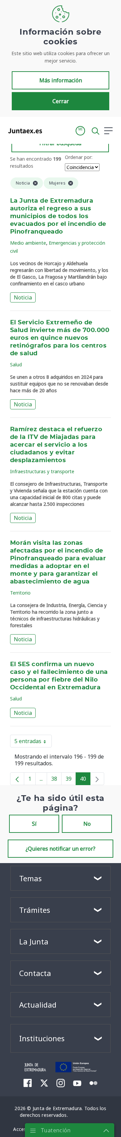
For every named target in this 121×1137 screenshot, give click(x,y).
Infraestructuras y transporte (42, 471)
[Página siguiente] (97, 778)
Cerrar (60, 101)
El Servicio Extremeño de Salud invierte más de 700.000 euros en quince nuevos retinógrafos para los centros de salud (59, 338)
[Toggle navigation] (51, 130)
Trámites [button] (34, 910)
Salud (16, 364)
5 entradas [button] (33, 742)
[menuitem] (27, 1082)
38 (56, 780)
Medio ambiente (28, 243)
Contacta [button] (35, 973)
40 (85, 780)
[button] (80, 130)
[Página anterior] (17, 778)
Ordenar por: (78, 157)
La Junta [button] (33, 941)
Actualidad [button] (37, 1005)
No (87, 823)
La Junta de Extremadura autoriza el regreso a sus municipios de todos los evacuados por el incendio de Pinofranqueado (58, 216)
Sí (34, 823)
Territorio (20, 593)
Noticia (23, 297)
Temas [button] (30, 878)
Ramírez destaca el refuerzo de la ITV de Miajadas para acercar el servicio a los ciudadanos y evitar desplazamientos (56, 445)
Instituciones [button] (42, 1038)
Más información (60, 80)
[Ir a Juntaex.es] (23, 131)
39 (71, 780)
